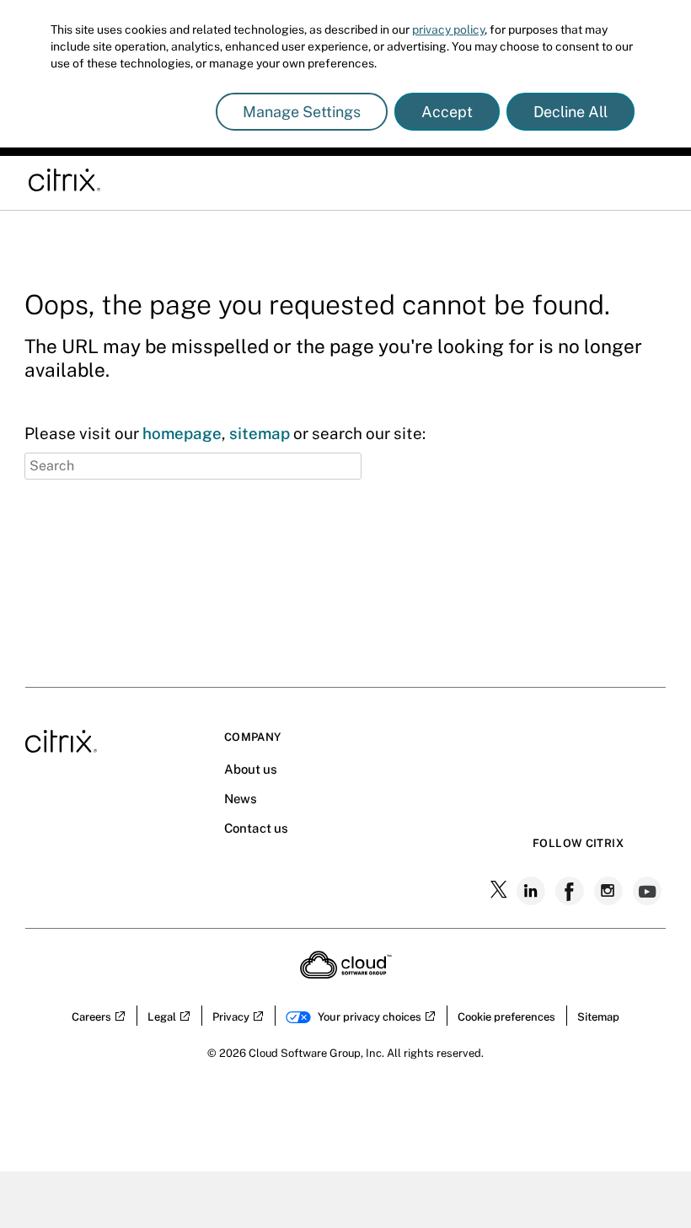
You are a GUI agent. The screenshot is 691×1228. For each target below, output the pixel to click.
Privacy (230, 1017)
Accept (447, 112)
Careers (91, 1017)
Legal (161, 1017)
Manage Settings (302, 112)
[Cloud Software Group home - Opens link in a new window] (346, 973)
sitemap (259, 433)
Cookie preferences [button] (506, 1017)
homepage (182, 433)
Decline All (570, 112)
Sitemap (598, 1017)
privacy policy (448, 29)
